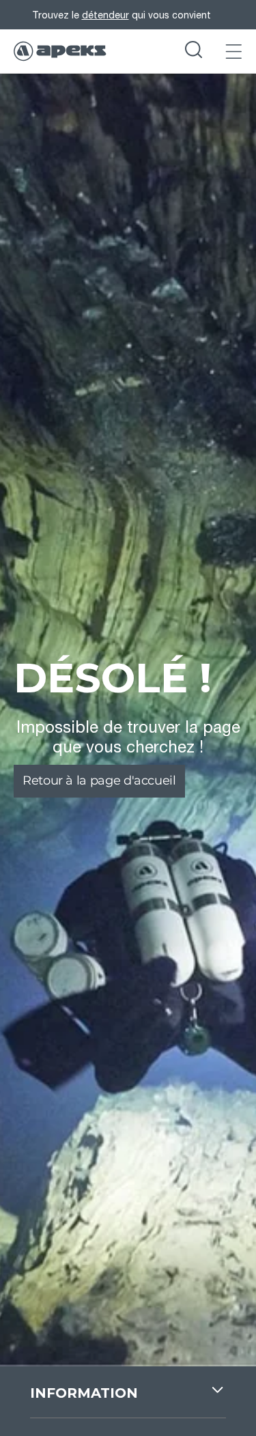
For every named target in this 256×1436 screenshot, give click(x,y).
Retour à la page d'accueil (99, 780)
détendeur (105, 14)
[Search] (193, 51)
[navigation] (128, 1400)
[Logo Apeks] (60, 51)
